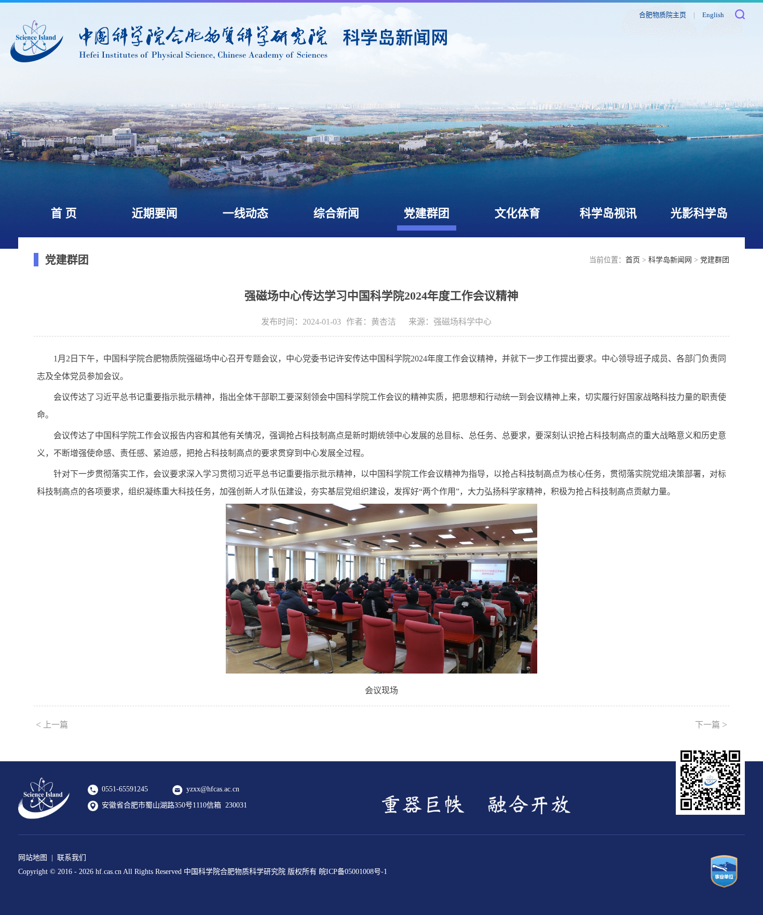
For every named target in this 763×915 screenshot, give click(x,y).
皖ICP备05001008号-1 (353, 872)
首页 (632, 260)
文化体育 (517, 213)
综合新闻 (336, 213)
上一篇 (52, 724)
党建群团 (426, 213)
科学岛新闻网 (670, 260)
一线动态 (245, 213)
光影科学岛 (699, 213)
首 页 (64, 213)
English (713, 15)
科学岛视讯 (608, 213)
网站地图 (32, 858)
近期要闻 (155, 213)
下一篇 (711, 724)
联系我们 (71, 858)
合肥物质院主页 (662, 15)
